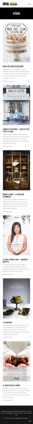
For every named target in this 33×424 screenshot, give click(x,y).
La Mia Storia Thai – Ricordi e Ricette (15, 260)
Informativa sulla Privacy (8, 418)
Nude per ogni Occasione (13, 66)
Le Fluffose (7, 322)
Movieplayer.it (25, 418)
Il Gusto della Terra (11, 385)
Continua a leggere (7, 81)
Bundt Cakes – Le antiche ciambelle (13, 195)
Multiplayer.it (18, 418)
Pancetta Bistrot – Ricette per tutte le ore (16, 130)
